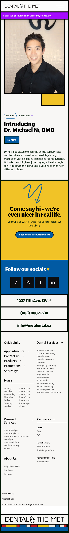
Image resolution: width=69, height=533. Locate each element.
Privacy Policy (8, 493)
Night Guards (43, 374)
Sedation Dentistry (45, 383)
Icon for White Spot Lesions (16, 436)
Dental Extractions (45, 359)
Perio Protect (43, 377)
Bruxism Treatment (46, 350)
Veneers (8, 448)
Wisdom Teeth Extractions (49, 392)
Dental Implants (11, 433)
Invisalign (8, 439)
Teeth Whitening (11, 445)
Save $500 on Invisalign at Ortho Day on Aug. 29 (28, 16)
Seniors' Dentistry (45, 386)
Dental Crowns (43, 356)
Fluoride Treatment (46, 371)
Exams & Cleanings (46, 368)
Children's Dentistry (46, 353)
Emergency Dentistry (47, 365)
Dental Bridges (11, 430)
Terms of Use (8, 499)
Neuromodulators (12, 442)
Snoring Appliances (45, 389)
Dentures (41, 362)
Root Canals (42, 380)
